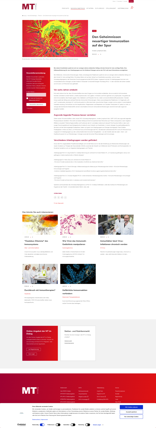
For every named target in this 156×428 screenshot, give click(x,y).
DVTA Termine (100, 396)
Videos (114, 1)
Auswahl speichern (131, 412)
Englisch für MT (101, 394)
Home (25, 15)
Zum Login (32, 354)
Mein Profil (118, 402)
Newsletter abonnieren (36, 104)
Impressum (44, 419)
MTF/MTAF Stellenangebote (67, 394)
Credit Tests (100, 391)
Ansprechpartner (83, 394)
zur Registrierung (34, 349)
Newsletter (119, 1)
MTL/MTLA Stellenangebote (67, 396)
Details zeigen (97, 424)
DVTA (80, 388)
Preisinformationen (120, 391)
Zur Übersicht (59, 203)
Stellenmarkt (68, 341)
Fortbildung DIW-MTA (102, 399)
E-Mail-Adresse (30, 92)
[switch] (56, 424)
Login (116, 399)
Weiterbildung (100, 388)
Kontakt (125, 1)
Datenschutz (36, 419)
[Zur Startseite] (29, 6)
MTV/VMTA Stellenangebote (67, 402)
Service (117, 388)
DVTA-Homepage (83, 399)
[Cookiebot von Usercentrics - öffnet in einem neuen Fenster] (21, 425)
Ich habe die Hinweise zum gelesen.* (35, 99)
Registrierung (118, 396)
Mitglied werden (83, 396)
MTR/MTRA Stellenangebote (67, 399)
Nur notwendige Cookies (131, 416)
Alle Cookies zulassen (131, 407)
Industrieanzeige (69, 343)
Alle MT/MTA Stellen (65, 391)
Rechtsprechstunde (83, 391)
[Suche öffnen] (132, 8)
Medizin (94, 31)
